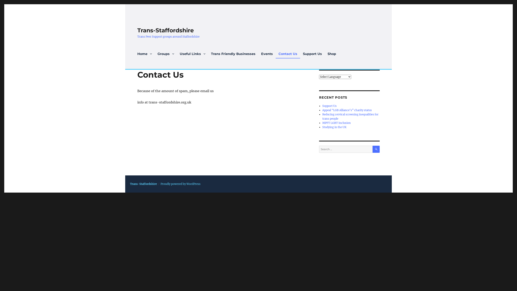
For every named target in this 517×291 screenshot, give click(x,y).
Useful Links (190, 54)
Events (267, 54)
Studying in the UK (334, 127)
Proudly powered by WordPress (181, 184)
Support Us (312, 54)
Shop (332, 54)
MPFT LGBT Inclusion (336, 123)
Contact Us (287, 54)
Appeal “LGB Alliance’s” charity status (347, 110)
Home (142, 54)
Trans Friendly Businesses (233, 54)
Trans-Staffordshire (165, 30)
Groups (164, 54)
